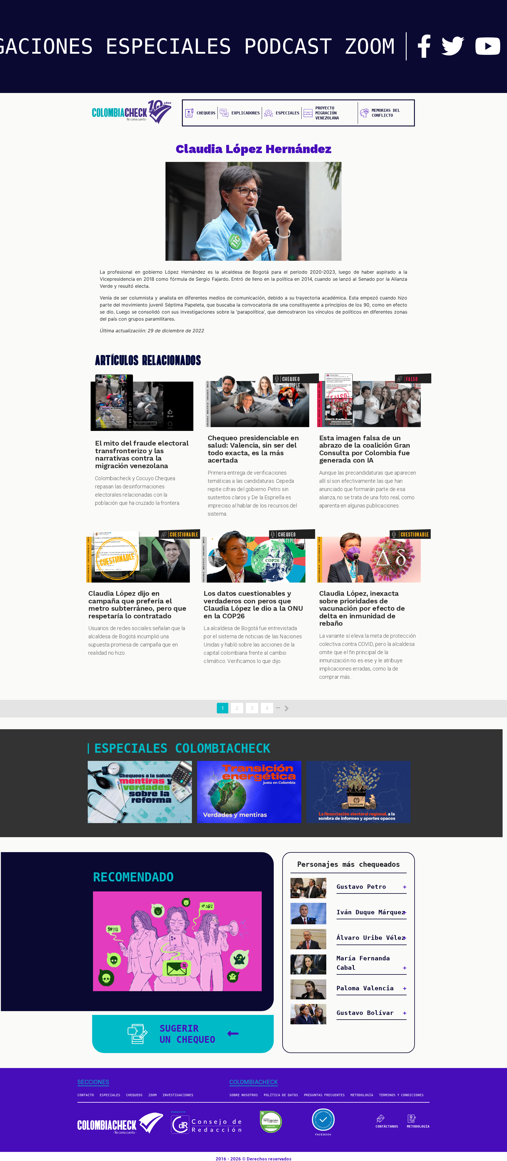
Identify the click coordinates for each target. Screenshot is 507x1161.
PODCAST (288, 46)
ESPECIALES (168, 46)
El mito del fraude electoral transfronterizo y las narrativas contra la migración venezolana (141, 454)
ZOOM (369, 46)
